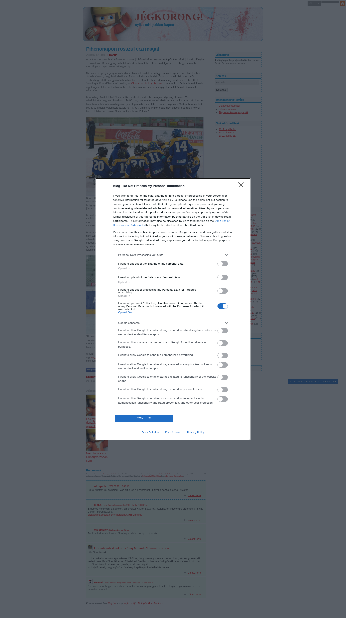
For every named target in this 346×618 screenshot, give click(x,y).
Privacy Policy (195, 432)
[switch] (222, 263)
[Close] (242, 186)
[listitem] (173, 255)
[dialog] (173, 309)
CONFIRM (144, 418)
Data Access (173, 432)
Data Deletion (150, 432)
